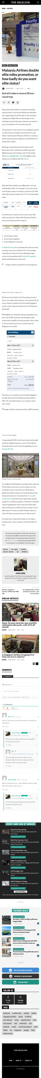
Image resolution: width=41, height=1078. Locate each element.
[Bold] (4, 697)
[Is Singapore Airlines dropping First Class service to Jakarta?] (20, 644)
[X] (9, 102)
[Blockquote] (18, 697)
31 (38, 945)
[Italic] (6, 697)
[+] (28, 697)
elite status (14, 549)
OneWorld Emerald (9, 247)
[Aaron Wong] (3, 88)
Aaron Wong (9, 88)
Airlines (10, 8)
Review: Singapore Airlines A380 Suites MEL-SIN (10, 591)
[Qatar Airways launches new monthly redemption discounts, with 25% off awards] (20, 612)
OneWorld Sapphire (28, 256)
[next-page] (37, 663)
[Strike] (11, 697)
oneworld (25, 552)
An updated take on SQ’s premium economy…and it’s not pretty (31, 591)
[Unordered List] (16, 697)
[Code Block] (20, 697)
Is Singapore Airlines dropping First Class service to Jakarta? (18, 656)
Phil (19, 735)
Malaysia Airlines (12, 65)
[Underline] (8, 697)
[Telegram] (13, 102)
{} (25, 697)
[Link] (23, 697)
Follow (20, 995)
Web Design (35, 1066)
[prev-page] (34, 663)
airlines (5, 549)
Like (8, 995)
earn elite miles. (14, 156)
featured (23, 549)
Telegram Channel (12, 540)
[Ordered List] (13, 697)
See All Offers (20, 892)
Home (4, 8)
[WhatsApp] (18, 102)
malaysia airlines (8, 552)
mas (18, 552)
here (26, 159)
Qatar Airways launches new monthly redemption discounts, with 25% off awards (19, 625)
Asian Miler (21, 798)
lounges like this (7, 449)
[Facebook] (4, 102)
